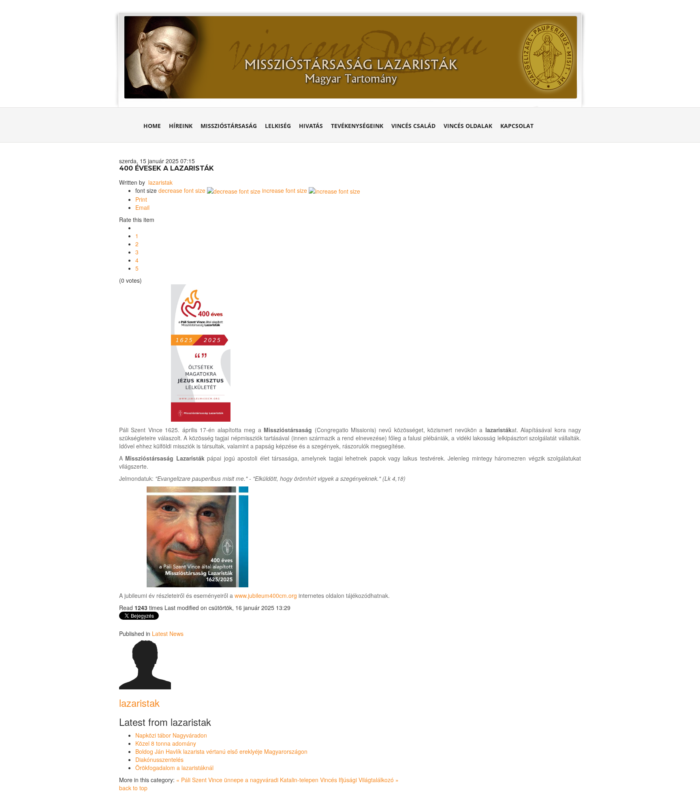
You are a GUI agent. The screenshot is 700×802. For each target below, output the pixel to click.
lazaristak (160, 182)
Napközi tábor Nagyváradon (171, 735)
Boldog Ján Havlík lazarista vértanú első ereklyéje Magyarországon (221, 751)
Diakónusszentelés (159, 759)
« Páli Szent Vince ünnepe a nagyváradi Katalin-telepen (248, 780)
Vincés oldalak (468, 126)
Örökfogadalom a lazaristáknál (174, 768)
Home (152, 126)
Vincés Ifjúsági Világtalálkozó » (359, 780)
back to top (133, 788)
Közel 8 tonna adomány (165, 743)
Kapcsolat (517, 126)
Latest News (168, 633)
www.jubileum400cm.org (266, 595)
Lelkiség (278, 126)
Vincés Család (413, 126)
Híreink (180, 126)
